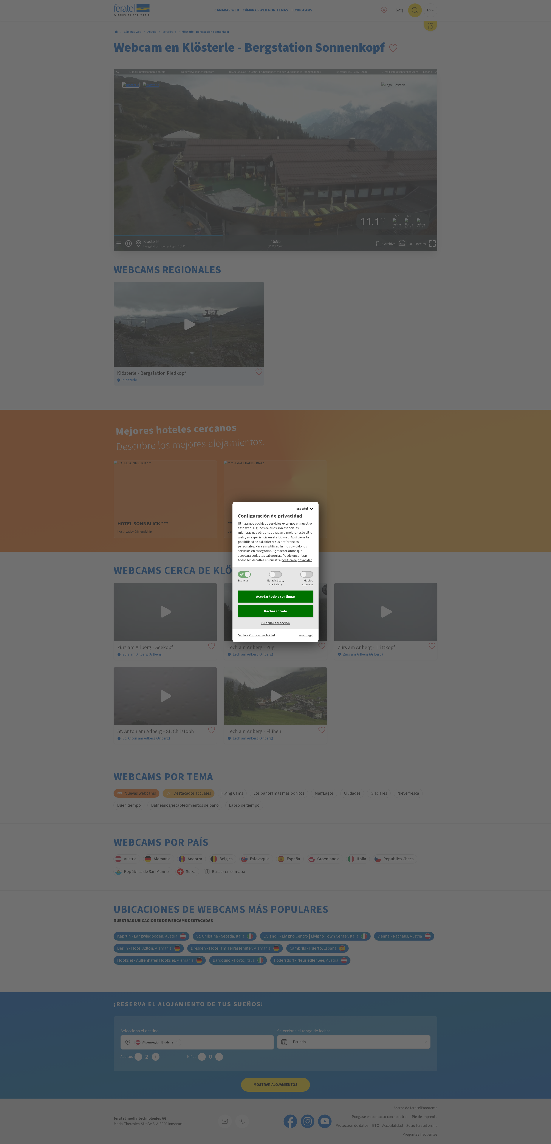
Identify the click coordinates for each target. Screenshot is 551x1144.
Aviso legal (306, 635)
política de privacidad (296, 560)
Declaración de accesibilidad (256, 635)
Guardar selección (275, 623)
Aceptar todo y (275, 596)
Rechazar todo (275, 611)
